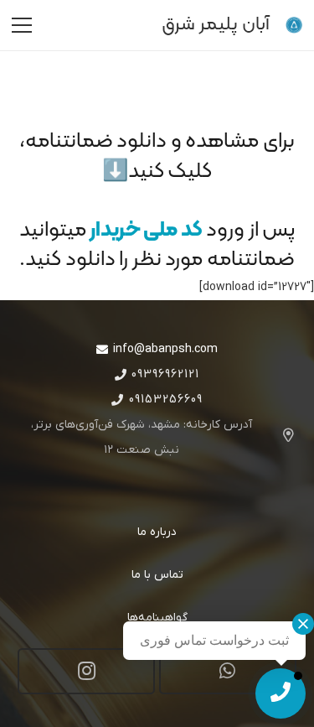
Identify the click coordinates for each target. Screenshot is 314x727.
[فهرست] (22, 25)
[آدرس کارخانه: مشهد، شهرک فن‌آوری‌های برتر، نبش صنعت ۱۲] (280, 437)
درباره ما (157, 532)
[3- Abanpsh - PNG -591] (294, 25)
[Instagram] (86, 671)
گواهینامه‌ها (157, 618)
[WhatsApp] (227, 671)
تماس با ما (157, 575)
